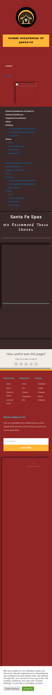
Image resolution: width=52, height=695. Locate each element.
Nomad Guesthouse (14, 114)
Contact (9, 66)
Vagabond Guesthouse (16, 118)
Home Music (14, 136)
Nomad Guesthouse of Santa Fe (20, 111)
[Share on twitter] (3, 55)
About (8, 121)
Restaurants (13, 149)
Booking (9, 125)
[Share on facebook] (7, 55)
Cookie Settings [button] (12, 689)
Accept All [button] (28, 689)
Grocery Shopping (16, 146)
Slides (8, 139)
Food (10, 142)
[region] (26, 275)
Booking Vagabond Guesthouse (22, 129)
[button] (26, 41)
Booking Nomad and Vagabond (21, 132)
